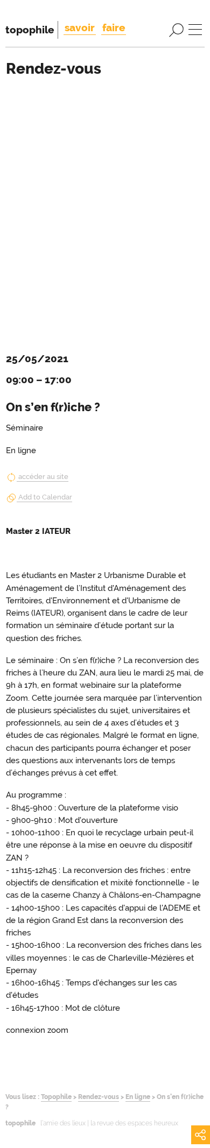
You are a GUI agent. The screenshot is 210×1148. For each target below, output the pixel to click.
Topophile (56, 1097)
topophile (29, 30)
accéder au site (43, 477)
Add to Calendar (45, 497)
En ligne (137, 1097)
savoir (80, 27)
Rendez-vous (98, 1097)
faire (113, 27)
